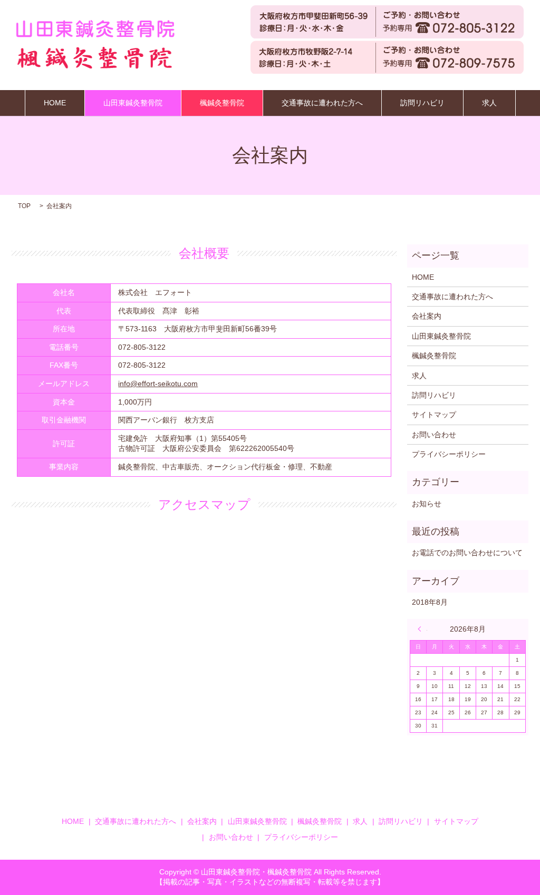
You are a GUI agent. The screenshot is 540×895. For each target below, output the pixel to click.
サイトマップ (434, 414)
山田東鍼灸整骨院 (132, 103)
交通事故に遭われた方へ (322, 103)
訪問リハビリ (422, 103)
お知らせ (426, 503)
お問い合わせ (434, 434)
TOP (24, 206)
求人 (489, 103)
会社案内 (426, 316)
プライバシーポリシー (449, 454)
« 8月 (422, 629)
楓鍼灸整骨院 (222, 103)
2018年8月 (430, 602)
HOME (55, 103)
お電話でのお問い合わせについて (467, 552)
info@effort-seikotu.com (158, 383)
